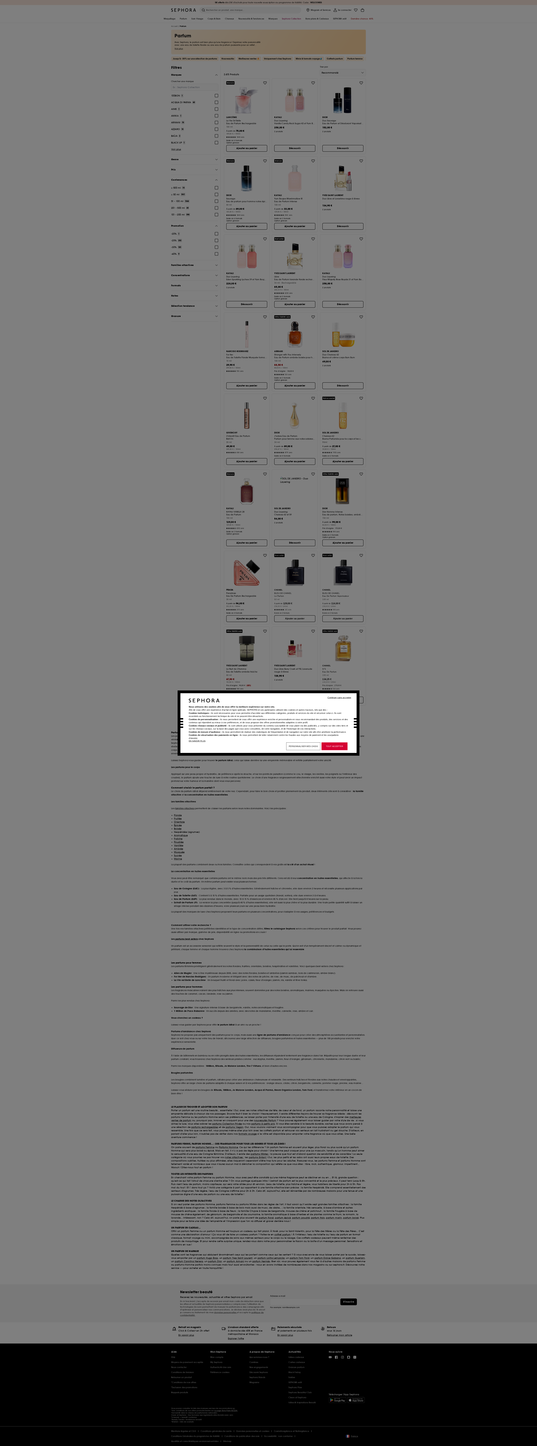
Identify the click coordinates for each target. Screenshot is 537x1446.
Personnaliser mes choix (303, 746)
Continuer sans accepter (339, 697)
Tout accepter (334, 746)
